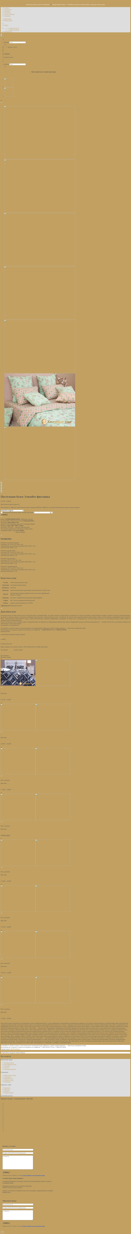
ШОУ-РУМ (7, 19)
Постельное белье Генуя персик (10, 832)
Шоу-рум (7, 1089)
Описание (5, 516)
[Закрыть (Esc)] (1, 1231)
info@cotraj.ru (15, 631)
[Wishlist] (1, 102)
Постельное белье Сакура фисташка (12, 969)
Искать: (6, 42)
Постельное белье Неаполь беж (10, 740)
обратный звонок (32, 50)
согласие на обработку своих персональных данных (31, 1141)
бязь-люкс (27, 72)
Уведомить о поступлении (79, 1139)
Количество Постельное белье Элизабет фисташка (18, 512)
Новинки (7, 11)
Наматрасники (8, 48)
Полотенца (7, 53)
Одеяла (6, 59)
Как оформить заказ (10, 1064)
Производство (8, 1078)
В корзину (4, 514)
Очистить (26, 510)
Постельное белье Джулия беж (10, 786)
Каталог (6, 8)
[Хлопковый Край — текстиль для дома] (13, 35)
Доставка (7, 1066)
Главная (3, 72)
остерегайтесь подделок (8, 532)
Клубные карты (9, 1063)
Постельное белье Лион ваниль (10, 878)
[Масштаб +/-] (3, 1231)
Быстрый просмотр (6, 690)
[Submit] (5, 44)
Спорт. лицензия (9, 58)
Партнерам (7, 1077)
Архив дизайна (9, 1092)
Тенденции (7, 12)
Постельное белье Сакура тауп (10, 923)
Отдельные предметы (10, 50)
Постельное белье (9, 46)
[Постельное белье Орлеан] (8, 87)
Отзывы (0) (5, 637)
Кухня (6, 54)
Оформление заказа (10, 1075)
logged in (10, 650)
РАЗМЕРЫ (5, 535)
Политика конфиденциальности (10, 1100)
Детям (6, 51)
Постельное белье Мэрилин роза (10, 1015)
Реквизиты (7, 1082)
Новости (7, 1091)
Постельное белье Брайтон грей (10, 696)
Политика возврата (10, 1069)
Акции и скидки (9, 14)
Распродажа (7, 9)
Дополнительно (7, 608)
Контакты (7, 16)
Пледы (6, 56)
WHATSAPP (8, 20)
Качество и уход (7, 574)
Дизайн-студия (8, 1080)
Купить (3, 701)
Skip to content (5, 1)
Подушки (7, 61)
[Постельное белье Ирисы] (8, 96)
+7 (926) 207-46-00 (21, 50)
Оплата (6, 1067)
